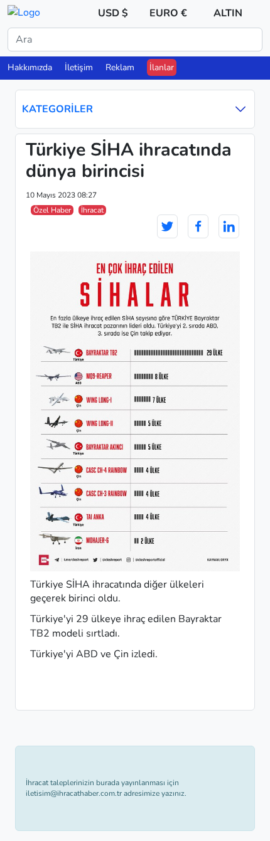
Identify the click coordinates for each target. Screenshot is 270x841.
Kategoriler (57, 109)
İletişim (79, 67)
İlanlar (161, 67)
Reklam (119, 67)
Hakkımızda (30, 67)
